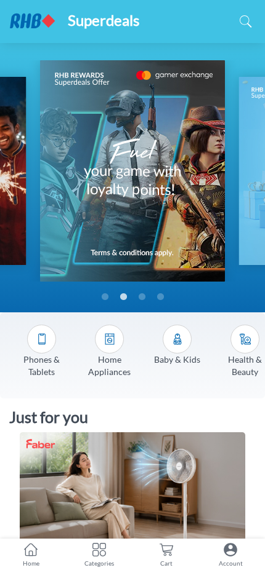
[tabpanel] (132, 171)
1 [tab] (105, 297)
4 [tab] (160, 297)
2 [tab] (123, 297)
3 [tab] (142, 297)
